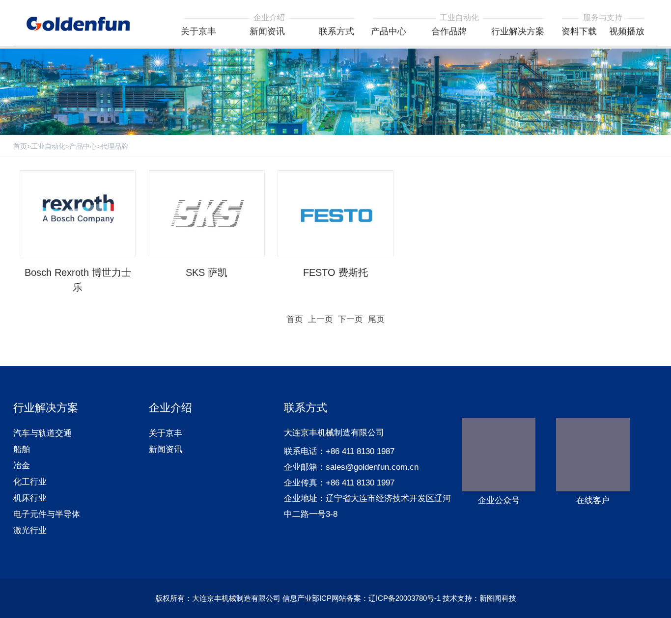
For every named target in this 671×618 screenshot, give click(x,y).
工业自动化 (48, 146)
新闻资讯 (165, 449)
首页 (20, 146)
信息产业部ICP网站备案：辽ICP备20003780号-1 (361, 598)
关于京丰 (165, 433)
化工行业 (30, 481)
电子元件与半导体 (46, 514)
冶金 (21, 465)
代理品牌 (114, 146)
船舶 (21, 449)
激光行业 (30, 530)
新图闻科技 (497, 598)
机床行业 (30, 498)
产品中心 (83, 146)
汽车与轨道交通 (42, 433)
